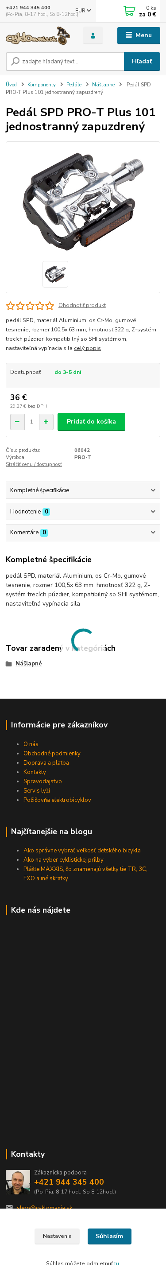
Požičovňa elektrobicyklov (57, 800)
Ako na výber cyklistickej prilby (63, 860)
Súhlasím (109, 1236)
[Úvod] (38, 36)
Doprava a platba (46, 763)
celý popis (87, 348)
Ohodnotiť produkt (82, 305)
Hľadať (142, 61)
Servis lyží (36, 791)
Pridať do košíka (91, 421)
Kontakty (34, 772)
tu (116, 1263)
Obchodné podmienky (52, 754)
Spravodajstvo (42, 781)
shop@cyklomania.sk (44, 1208)
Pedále (73, 85)
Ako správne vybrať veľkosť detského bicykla (82, 851)
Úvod (11, 85)
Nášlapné (103, 85)
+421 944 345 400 (28, 7)
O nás (31, 744)
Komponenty (41, 85)
